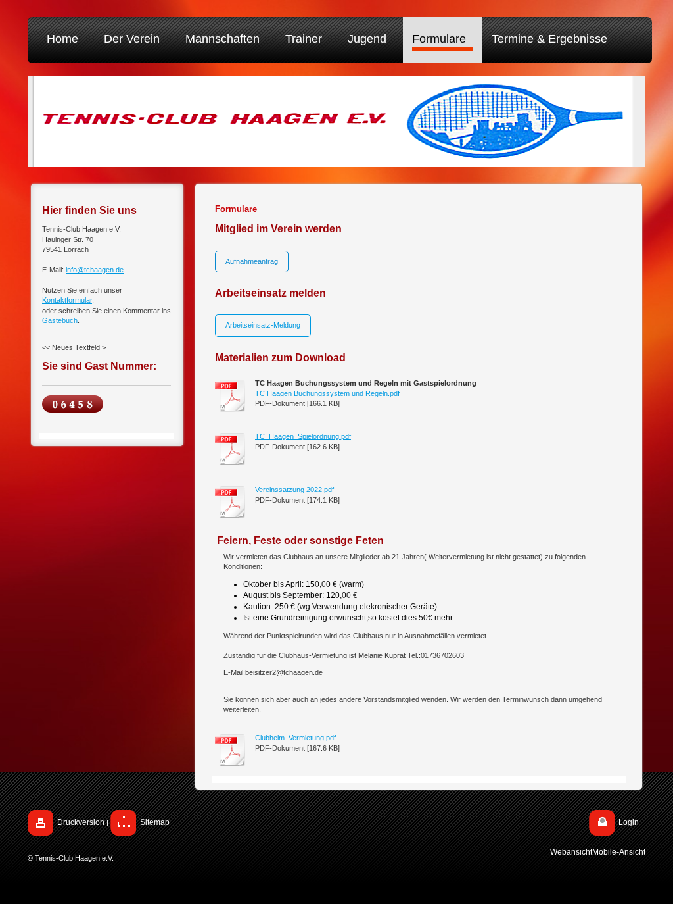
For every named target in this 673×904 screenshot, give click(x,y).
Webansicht (571, 852)
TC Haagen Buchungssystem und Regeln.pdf (327, 393)
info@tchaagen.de (95, 270)
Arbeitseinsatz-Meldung (262, 325)
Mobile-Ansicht (618, 852)
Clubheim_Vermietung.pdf (295, 737)
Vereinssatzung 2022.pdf (294, 489)
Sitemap (155, 822)
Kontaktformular (67, 300)
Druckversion (80, 822)
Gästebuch (60, 320)
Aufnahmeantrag (251, 261)
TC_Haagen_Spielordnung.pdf (303, 436)
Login (628, 822)
